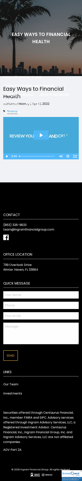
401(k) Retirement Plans (22, 77)
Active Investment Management (28, 86)
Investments (12, 393)
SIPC (43, 417)
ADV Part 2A (12, 450)
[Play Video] (6, 156)
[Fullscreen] (75, 156)
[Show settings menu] (68, 156)
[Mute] (60, 156)
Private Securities (54, 95)
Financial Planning (18, 95)
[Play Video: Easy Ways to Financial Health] (41, 135)
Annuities (33, 104)
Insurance (11, 104)
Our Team (10, 384)
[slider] (37, 156)
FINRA (28, 417)
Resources (11, 112)
